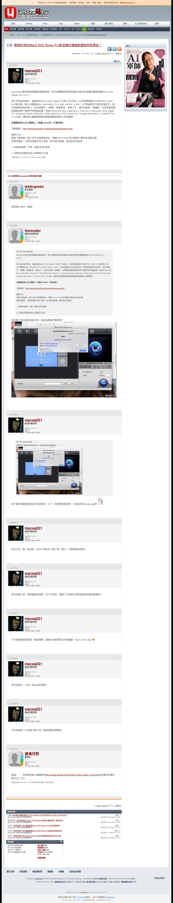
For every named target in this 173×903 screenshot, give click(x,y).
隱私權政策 (37, 871)
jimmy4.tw (80, 897)
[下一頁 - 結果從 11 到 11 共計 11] (113, 53)
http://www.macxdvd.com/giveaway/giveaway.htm (48, 129)
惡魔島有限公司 (60, 882)
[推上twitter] (114, 50)
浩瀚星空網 (103, 878)
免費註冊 (90, 29)
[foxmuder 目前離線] (15, 235)
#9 (119, 703)
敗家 (93, 23)
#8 (119, 658)
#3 (119, 225)
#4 (119, 414)
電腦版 (50, 871)
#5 (119, 522)
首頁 (13, 23)
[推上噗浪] (119, 50)
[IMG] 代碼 (41, 850)
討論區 (11, 35)
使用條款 (23, 871)
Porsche (67, 29)
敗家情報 (21, 29)
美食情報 (37, 29)
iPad (45, 23)
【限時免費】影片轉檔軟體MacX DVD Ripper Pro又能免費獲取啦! (36, 825)
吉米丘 (78, 29)
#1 (119, 65)
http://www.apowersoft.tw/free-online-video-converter (72, 775)
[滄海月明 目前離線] (15, 759)
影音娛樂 (53, 29)
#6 (119, 568)
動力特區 (29, 29)
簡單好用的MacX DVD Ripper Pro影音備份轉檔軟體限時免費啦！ (58, 45)
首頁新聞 (13, 29)
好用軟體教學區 (47, 35)
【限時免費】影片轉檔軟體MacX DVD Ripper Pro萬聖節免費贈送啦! (37, 830)
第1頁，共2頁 (102, 54)
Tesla (60, 29)
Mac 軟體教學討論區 (30, 35)
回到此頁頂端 (75, 871)
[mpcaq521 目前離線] (15, 76)
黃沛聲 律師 (91, 882)
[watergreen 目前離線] (15, 191)
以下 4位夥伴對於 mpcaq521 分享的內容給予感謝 (25, 176)
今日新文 (98, 29)
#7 (119, 613)
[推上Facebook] (109, 50)
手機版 (61, 871)
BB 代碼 (40, 845)
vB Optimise (83, 892)
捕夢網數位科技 (127, 882)
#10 (119, 749)
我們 (157, 23)
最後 (117, 53)
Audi (73, 29)
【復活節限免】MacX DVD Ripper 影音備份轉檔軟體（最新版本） (40, 820)
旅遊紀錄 (45, 29)
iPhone (29, 23)
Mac (61, 23)
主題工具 (116, 61)
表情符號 (40, 847)
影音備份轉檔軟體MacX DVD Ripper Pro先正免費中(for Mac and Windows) (39, 815)
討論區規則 (41, 857)
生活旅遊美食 (141, 23)
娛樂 (125, 23)
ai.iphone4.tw (110, 897)
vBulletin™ (39, 878)
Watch (77, 23)
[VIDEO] (40, 852)
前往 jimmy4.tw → (127, 3)
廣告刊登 (10, 871)
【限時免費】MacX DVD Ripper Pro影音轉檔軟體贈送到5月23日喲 (36, 836)
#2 (119, 181)
